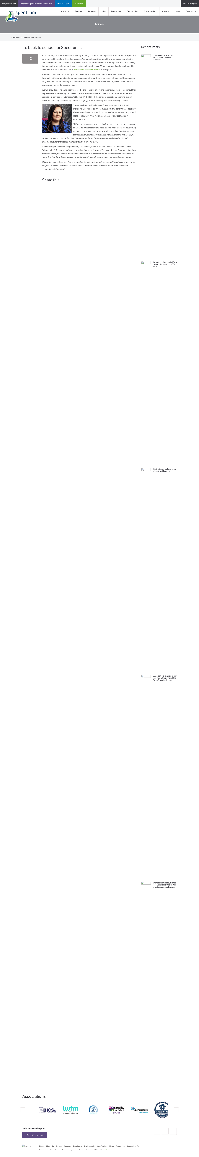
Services (92, 11)
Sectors (78, 11)
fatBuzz (107, 1150)
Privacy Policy (54, 1150)
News (177, 11)
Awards (165, 11)
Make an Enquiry (63, 4)
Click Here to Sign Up (35, 1135)
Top (192, 1150)
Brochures (116, 11)
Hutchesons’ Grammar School (87, 69)
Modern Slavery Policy (68, 1150)
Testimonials (132, 11)
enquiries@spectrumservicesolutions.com (36, 4)
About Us (65, 11)
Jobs (103, 11)
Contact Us (191, 11)
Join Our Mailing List (190, 4)
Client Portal (79, 4)
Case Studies (150, 11)
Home (13, 37)
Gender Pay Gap (133, 1146)
